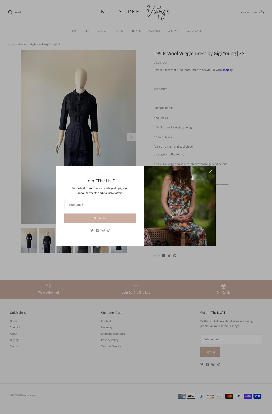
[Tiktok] (108, 230)
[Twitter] (91, 230)
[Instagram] (103, 230)
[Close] (210, 171)
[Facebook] (97, 230)
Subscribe (100, 218)
